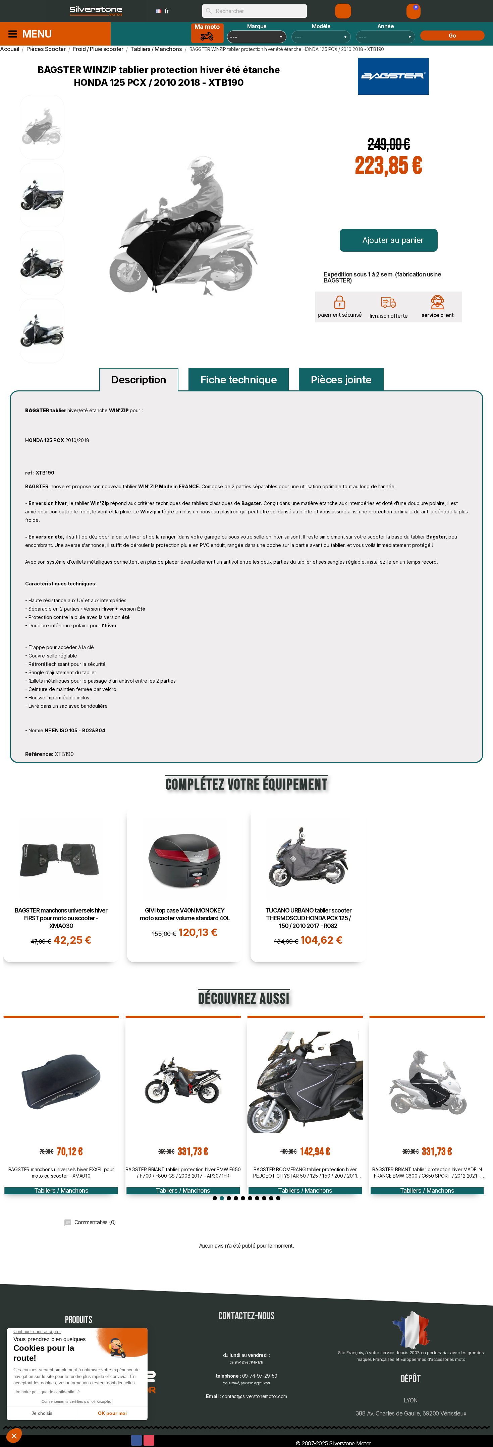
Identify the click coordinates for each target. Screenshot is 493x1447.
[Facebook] (136, 1440)
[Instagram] (149, 1440)
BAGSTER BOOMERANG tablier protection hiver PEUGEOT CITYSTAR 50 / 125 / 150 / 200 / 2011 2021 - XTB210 (305, 1173)
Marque (257, 26)
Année (385, 26)
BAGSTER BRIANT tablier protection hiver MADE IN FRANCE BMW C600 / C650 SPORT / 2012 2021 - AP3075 (427, 1173)
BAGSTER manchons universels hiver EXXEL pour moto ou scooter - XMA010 (61, 1172)
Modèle (321, 26)
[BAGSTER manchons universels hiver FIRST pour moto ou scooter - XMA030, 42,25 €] (61, 884)
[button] (413, 11)
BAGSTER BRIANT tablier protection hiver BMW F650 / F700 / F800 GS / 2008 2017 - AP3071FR (182, 1172)
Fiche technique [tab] (239, 380)
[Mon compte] (343, 11)
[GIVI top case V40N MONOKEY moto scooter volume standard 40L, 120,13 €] (185, 884)
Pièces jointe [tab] (341, 380)
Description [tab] (138, 380)
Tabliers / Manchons (61, 1190)
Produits (78, 1320)
